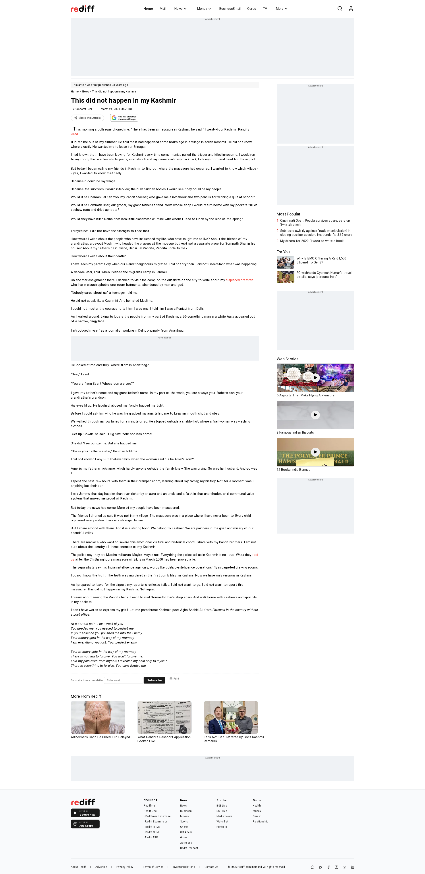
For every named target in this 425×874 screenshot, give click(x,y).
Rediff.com (244, 866)
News (178, 9)
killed (74, 134)
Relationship (260, 821)
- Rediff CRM (151, 832)
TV (265, 9)
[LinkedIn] (352, 867)
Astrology (186, 842)
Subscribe (154, 680)
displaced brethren (239, 280)
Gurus (251, 9)
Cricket (184, 826)
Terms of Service (153, 866)
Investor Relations (184, 866)
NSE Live (221, 811)
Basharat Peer (83, 109)
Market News (224, 816)
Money (202, 9)
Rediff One (150, 811)
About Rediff (78, 866)
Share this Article (90, 117)
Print (176, 678)
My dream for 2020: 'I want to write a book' (312, 241)
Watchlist (222, 821)
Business (186, 811)
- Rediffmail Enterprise (157, 816)
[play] (315, 377)
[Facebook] (328, 867)
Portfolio (221, 826)
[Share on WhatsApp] (312, 867)
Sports (184, 821)
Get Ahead (186, 832)
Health (257, 805)
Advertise (101, 866)
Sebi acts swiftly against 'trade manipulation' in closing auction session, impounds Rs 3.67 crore (316, 233)
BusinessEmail (230, 9)
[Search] (339, 8)
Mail (163, 9)
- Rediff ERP (151, 837)
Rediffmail (150, 805)
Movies (184, 816)
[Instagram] (336, 867)
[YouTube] (344, 867)
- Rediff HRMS (152, 826)
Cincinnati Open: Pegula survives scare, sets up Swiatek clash (315, 223)
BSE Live (221, 805)
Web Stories (288, 359)
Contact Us (211, 866)
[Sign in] (351, 8)
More (280, 9)
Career (257, 816)
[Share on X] (320, 867)
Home (148, 9)
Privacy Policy (124, 866)
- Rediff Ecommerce (155, 821)
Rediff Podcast (189, 848)
